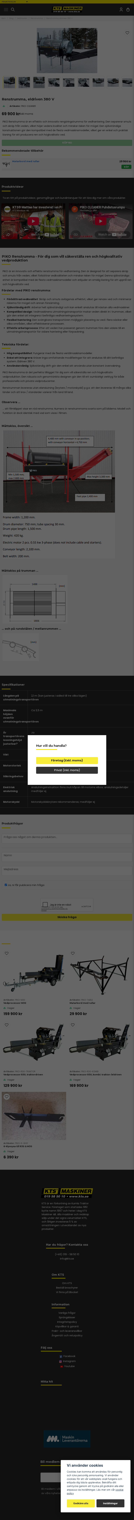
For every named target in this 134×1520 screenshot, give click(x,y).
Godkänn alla (80, 1503)
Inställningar (110, 1503)
